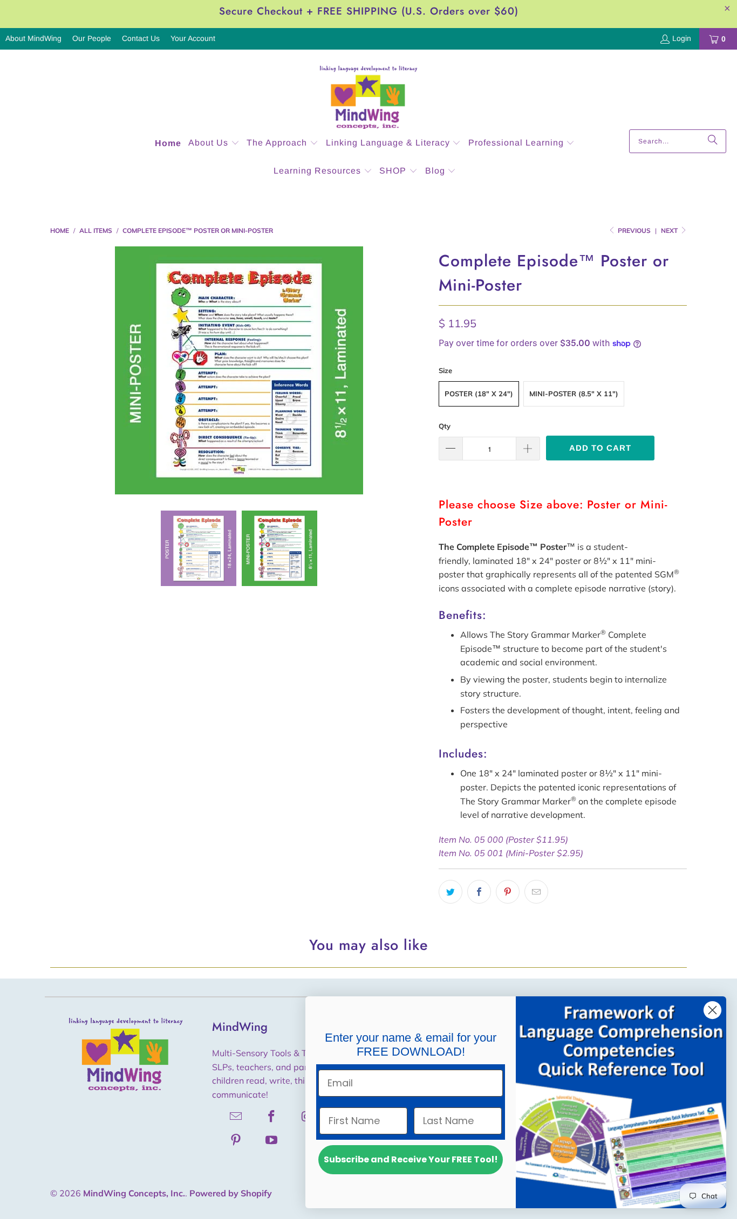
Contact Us (141, 38)
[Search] (712, 141)
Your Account (192, 38)
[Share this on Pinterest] (508, 892)
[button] (214, 143)
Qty (445, 426)
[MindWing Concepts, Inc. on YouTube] (272, 1140)
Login (681, 38)
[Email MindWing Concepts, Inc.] (236, 1116)
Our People (91, 38)
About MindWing (33, 38)
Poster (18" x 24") (479, 393)
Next (670, 230)
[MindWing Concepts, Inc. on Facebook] (272, 1116)
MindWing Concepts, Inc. (134, 1193)
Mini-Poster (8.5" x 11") (573, 393)
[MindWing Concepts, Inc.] (368, 92)
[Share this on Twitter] (450, 892)
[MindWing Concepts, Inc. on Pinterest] (236, 1140)
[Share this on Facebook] (479, 892)
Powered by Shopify (230, 1193)
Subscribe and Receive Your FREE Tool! (411, 1159)
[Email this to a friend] (536, 892)
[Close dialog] (712, 1010)
